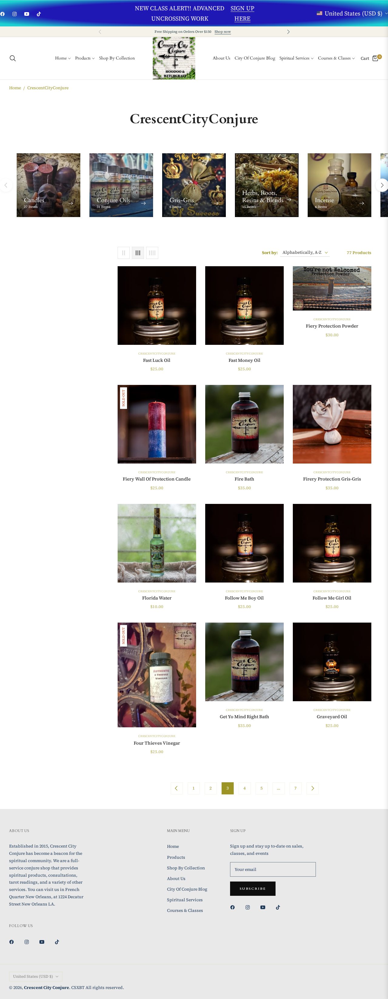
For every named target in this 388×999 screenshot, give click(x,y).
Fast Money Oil (244, 360)
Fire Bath (244, 479)
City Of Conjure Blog (187, 889)
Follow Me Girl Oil (332, 598)
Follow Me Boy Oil (244, 598)
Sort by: (270, 253)
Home (15, 88)
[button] (288, 32)
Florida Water (157, 598)
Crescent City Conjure (46, 987)
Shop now (223, 31)
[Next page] (312, 788)
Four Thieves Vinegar (157, 743)
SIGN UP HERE (242, 13)
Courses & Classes (185, 910)
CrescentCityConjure (156, 353)
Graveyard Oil (332, 717)
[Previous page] (177, 788)
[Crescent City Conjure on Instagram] (249, 907)
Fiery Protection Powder (332, 326)
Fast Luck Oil (156, 360)
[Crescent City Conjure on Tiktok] (279, 907)
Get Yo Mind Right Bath (244, 717)
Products (176, 857)
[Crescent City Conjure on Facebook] (234, 907)
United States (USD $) (354, 13)
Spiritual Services (185, 900)
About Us (176, 878)
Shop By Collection (186, 868)
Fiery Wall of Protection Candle (157, 479)
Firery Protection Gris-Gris (332, 479)
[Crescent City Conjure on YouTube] (264, 907)
